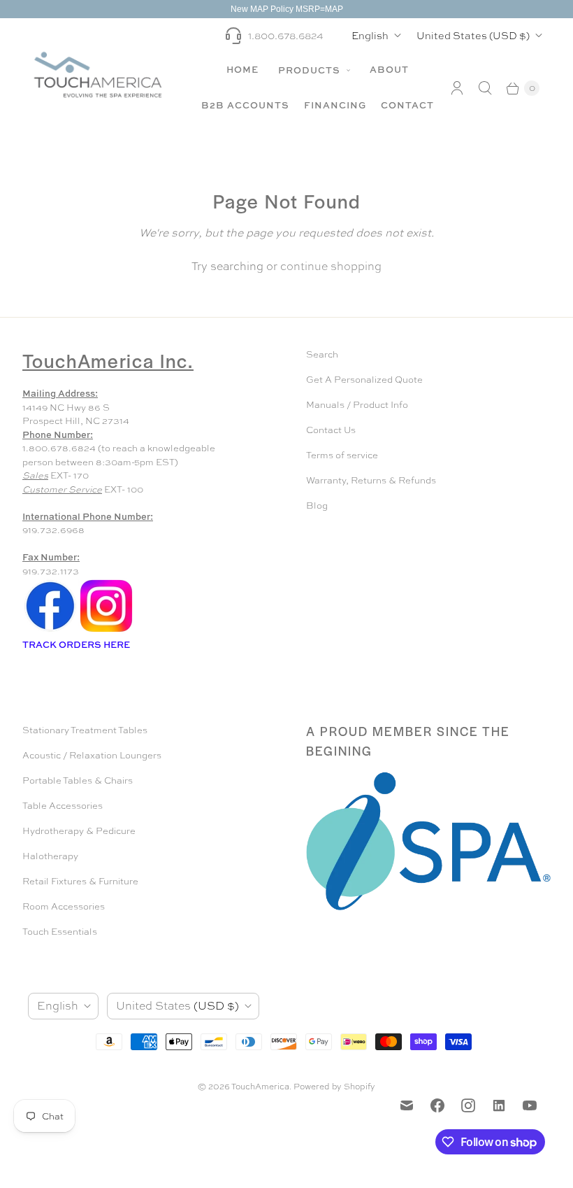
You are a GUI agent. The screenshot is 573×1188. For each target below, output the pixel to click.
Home (242, 69)
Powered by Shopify (334, 1086)
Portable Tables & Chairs (77, 780)
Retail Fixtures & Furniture (80, 881)
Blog (317, 505)
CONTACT (407, 105)
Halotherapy (50, 856)
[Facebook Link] (50, 631)
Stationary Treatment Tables (84, 730)
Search (322, 354)
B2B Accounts (245, 105)
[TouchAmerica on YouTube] (529, 1105)
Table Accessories (62, 806)
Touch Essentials (59, 932)
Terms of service (342, 455)
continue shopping (331, 266)
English (370, 35)
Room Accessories (63, 906)
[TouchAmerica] (98, 74)
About (389, 69)
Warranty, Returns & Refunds (371, 480)
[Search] (485, 88)
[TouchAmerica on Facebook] (437, 1105)
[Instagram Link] (106, 631)
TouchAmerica (260, 1086)
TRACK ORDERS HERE (77, 644)
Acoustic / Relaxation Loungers (91, 755)
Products (310, 70)
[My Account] (457, 88)
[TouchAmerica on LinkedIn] (499, 1105)
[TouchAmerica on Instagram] (468, 1105)
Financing (335, 105)
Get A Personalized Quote (364, 380)
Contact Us (331, 430)
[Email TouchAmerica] (406, 1105)
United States (473, 35)
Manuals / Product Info (357, 405)
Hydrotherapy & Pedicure (79, 831)
